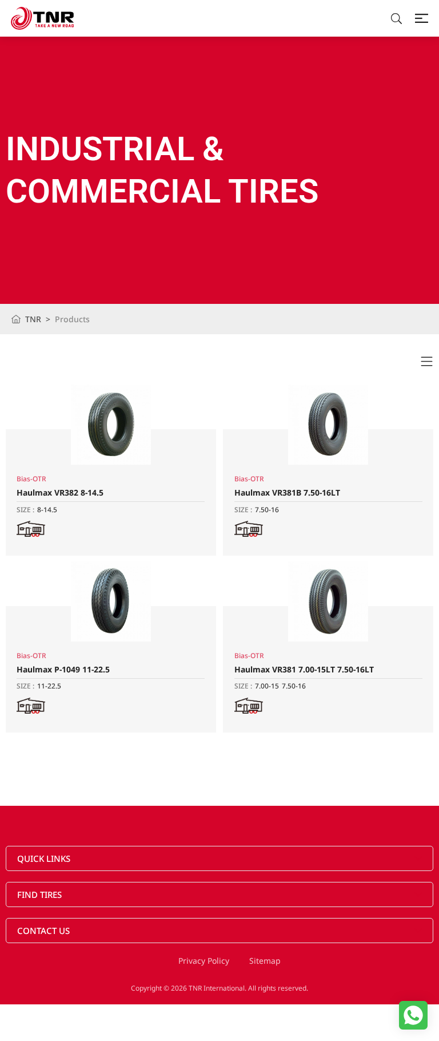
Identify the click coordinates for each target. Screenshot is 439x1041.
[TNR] (42, 18)
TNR (33, 319)
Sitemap (265, 960)
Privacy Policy (203, 960)
